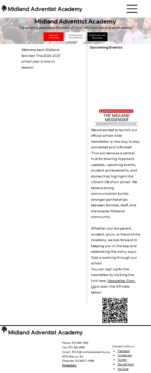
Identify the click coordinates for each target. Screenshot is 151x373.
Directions (69, 365)
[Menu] (132, 9)
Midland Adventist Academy (45, 8)
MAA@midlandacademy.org (91, 352)
